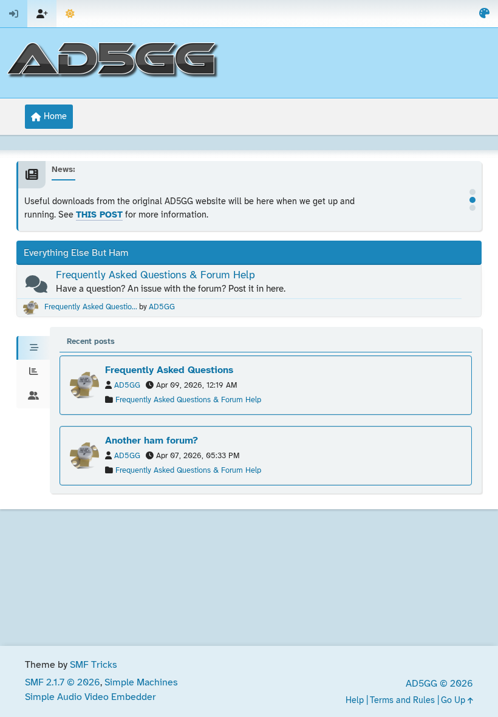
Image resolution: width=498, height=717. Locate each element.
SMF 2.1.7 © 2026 (62, 683)
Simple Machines (141, 683)
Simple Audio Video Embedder (90, 697)
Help (355, 700)
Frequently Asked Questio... (90, 307)
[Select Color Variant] (484, 13)
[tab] (33, 348)
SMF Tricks (93, 665)
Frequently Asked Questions (169, 370)
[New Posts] (36, 288)
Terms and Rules (402, 700)
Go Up (454, 700)
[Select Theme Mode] (70, 13)
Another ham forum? (151, 441)
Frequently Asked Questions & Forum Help (155, 275)
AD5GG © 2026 (439, 684)
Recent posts (91, 342)
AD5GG (162, 307)
